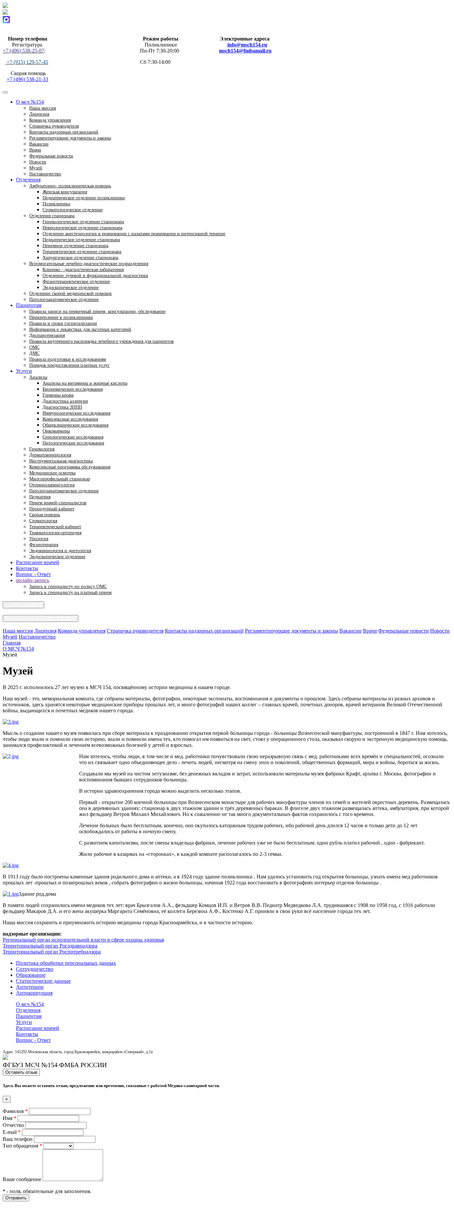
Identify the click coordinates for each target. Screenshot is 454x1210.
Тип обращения (22, 1146)
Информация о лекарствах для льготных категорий (80, 329)
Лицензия (45, 631)
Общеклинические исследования (75, 425)
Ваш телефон (18, 1139)
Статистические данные (43, 981)
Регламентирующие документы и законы (70, 138)
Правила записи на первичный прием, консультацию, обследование (97, 311)
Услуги (24, 1022)
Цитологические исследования (73, 443)
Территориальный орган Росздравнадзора (50, 946)
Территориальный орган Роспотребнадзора (52, 952)
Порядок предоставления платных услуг (69, 365)
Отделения (28, 1010)
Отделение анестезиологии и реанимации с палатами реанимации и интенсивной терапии (134, 233)
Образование (31, 975)
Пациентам (29, 1016)
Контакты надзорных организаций (204, 631)
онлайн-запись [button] (32, 580)
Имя (9, 1118)
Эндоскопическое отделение (57, 556)
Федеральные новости (51, 155)
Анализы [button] (38, 377)
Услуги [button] (24, 371)
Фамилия (15, 1111)
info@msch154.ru (247, 45)
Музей (10, 637)
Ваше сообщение (23, 1179)
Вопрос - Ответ (33, 574)
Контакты (27, 568)
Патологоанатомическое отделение (64, 299)
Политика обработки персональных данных (66, 963)
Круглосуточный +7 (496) (40, 618)
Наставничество (45, 173)
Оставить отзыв (21, 1072)
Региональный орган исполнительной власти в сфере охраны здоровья (83, 940)
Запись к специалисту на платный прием (70, 592)
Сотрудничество (34, 969)
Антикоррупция (34, 993)
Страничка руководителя (135, 631)
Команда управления (81, 631)
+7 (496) (23, 604)
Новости (440, 631)
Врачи (370, 631)
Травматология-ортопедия (55, 532)
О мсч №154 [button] (30, 102)
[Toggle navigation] (5, 92)
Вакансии (350, 631)
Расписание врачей (37, 562)
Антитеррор (30, 987)
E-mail (12, 1132)
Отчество (14, 1125)
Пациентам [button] (29, 305)
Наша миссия (18, 631)
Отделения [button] (28, 179)
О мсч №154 (30, 1004)
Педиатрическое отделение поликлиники (84, 197)
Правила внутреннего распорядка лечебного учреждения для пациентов (101, 341)
